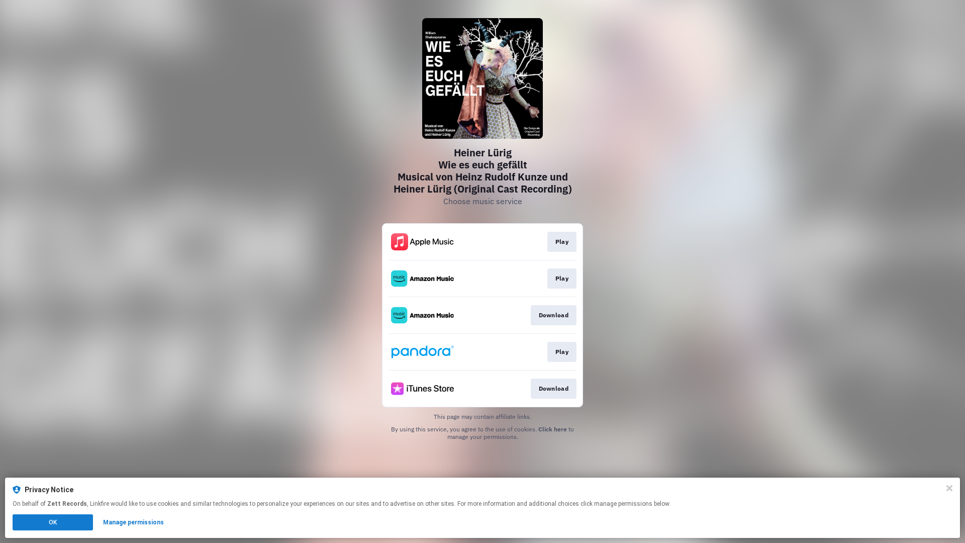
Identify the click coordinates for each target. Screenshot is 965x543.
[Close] (949, 488)
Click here (552, 429)
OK (53, 522)
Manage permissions (133, 522)
